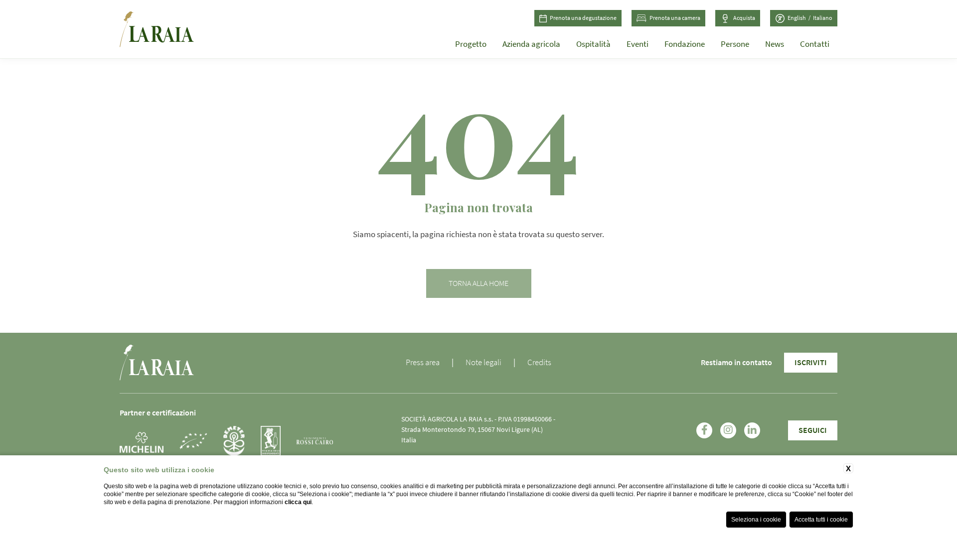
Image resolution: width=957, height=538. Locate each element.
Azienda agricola (531, 44)
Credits (539, 362)
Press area (423, 362)
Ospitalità (593, 44)
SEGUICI (812, 430)
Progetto (470, 44)
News (774, 44)
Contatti (814, 44)
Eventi (637, 44)
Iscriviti (811, 362)
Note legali (483, 362)
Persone (735, 44)
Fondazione (684, 44)
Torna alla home (478, 283)
